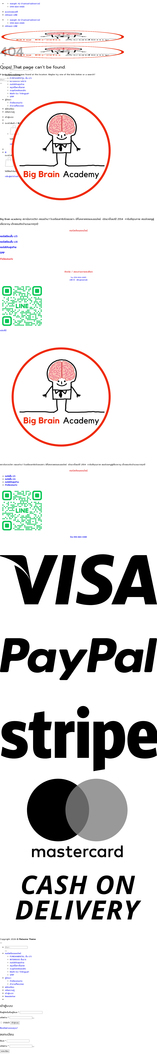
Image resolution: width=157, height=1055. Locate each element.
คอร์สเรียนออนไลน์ (13, 953)
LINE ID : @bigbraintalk (79, 280)
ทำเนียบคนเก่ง (16, 981)
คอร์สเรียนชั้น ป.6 (9, 242)
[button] (10, 996)
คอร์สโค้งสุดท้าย (17, 84)
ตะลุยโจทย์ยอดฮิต (18, 968)
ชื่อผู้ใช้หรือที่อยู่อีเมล (9, 1012)
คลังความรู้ (9, 990)
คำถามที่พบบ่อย (17, 984)
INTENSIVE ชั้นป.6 (18, 81)
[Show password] (33, 1018)
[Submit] (11, 72)
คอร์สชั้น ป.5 (10, 476)
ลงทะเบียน (4, 1051)
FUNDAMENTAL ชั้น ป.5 (21, 956)
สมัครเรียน (9, 987)
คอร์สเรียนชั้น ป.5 (8, 236)
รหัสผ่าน (4, 1017)
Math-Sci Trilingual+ (19, 971)
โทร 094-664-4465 (78, 277)
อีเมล (3, 1040)
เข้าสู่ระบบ (15, 1023)
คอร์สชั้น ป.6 (10, 479)
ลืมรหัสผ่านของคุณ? (9, 1028)
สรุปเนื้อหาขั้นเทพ (17, 87)
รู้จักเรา (8, 977)
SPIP (12, 974)
